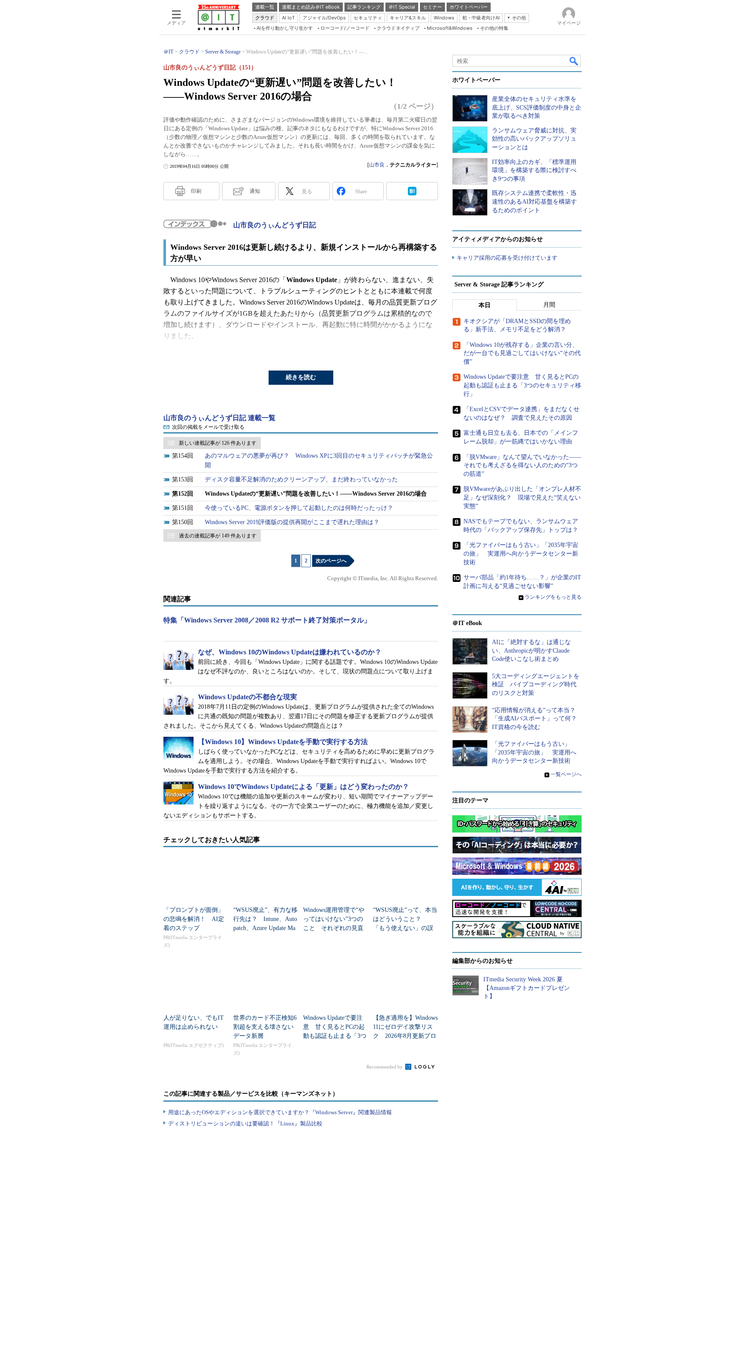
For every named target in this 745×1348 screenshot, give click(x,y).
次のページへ (331, 561)
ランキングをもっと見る (553, 597)
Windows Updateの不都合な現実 (247, 697)
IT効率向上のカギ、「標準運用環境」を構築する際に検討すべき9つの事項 (534, 170)
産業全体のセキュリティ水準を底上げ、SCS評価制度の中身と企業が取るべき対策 (536, 107)
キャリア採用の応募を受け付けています (507, 258)
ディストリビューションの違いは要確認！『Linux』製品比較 (245, 1123)
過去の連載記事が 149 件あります (218, 536)
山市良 (377, 165)
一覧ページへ (566, 774)
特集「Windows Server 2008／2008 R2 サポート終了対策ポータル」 (267, 620)
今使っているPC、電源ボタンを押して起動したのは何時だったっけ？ (299, 508)
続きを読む (301, 377)
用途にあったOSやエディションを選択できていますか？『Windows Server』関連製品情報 (280, 1112)
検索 (574, 61)
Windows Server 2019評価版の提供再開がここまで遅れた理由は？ (292, 522)
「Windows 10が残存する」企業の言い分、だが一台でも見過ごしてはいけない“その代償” (522, 353)
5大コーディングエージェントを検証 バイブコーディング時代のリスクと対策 (535, 684)
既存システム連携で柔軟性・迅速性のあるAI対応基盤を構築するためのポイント (534, 201)
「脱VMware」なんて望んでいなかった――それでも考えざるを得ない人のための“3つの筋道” (522, 465)
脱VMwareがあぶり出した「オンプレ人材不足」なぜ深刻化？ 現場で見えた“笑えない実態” (522, 497)
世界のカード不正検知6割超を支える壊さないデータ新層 (265, 1027)
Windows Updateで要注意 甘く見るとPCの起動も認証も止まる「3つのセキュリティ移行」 (522, 385)
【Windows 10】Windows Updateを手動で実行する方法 (283, 741)
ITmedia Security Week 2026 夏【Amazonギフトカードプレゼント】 (526, 987)
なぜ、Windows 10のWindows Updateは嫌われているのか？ (290, 652)
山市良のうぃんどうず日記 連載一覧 (219, 417)
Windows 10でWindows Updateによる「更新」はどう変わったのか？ (303, 786)
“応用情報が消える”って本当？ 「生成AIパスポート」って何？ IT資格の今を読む (537, 718)
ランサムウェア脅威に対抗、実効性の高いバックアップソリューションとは (534, 139)
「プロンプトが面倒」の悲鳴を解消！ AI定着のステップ (193, 919)
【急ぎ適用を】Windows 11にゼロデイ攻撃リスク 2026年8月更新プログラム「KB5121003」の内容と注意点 (405, 1036)
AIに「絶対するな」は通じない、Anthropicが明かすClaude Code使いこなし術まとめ (531, 650)
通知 (255, 191)
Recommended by (385, 1066)
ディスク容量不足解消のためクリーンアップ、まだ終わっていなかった (301, 479)
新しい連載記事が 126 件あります (218, 443)
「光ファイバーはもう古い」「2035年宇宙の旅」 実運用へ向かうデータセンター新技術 (520, 553)
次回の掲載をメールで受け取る (208, 427)
